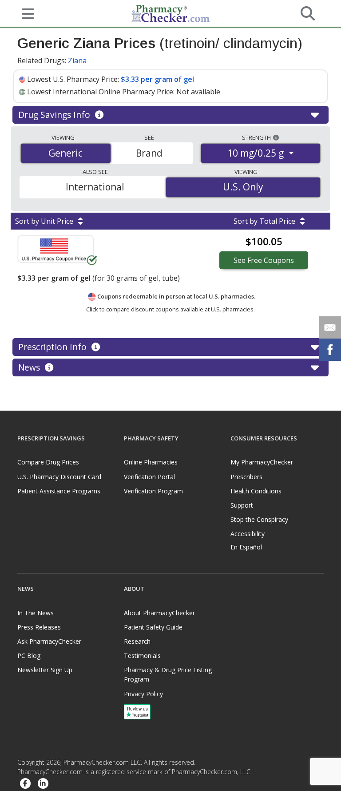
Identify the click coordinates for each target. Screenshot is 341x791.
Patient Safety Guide (153, 627)
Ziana (77, 60)
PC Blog (28, 655)
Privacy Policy (143, 694)
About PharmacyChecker (159, 613)
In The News (35, 613)
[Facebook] (25, 783)
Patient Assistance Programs (58, 491)
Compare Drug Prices (48, 462)
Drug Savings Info (55, 115)
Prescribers (246, 476)
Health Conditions (256, 491)
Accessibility (247, 533)
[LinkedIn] (43, 783)
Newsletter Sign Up (44, 670)
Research (137, 641)
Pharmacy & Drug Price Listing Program (168, 674)
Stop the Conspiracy (259, 519)
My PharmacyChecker (261, 462)
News (30, 367)
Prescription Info (53, 347)
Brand (149, 153)
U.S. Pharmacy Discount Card (59, 476)
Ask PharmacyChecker (49, 641)
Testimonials (142, 655)
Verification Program (153, 491)
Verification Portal (149, 476)
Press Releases (39, 627)
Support (241, 505)
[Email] (330, 327)
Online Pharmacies (151, 462)
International (95, 187)
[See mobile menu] (24, 13)
